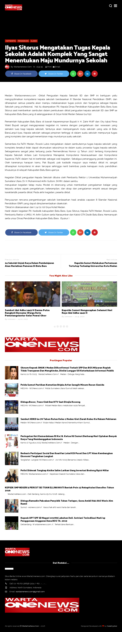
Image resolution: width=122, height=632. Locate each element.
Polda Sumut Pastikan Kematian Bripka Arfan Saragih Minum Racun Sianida (62, 385)
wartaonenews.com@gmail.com (30, 591)
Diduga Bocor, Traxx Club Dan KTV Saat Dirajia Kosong (50, 402)
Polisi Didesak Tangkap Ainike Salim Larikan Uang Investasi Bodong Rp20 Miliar (65, 470)
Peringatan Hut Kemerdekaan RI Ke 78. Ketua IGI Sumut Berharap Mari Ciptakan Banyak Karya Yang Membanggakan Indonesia (69, 437)
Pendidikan (23, 41)
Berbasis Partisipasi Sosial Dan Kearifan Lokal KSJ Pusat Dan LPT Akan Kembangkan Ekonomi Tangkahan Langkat (67, 454)
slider (34, 41)
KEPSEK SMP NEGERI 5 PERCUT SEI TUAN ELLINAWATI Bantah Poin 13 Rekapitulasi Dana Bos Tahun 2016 (59, 488)
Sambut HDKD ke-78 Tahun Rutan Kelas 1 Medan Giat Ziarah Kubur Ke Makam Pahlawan (68, 419)
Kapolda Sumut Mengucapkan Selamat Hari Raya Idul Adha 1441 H (87, 311)
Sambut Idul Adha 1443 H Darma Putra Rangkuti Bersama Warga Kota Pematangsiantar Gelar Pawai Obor (27, 313)
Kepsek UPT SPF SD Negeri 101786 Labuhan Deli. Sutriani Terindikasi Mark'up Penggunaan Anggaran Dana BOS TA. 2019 (63, 519)
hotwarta (11, 41)
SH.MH (58, 181)
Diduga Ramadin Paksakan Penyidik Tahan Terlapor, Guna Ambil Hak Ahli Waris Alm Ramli (67, 502)
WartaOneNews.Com (30, 626)
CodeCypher (112, 626)
